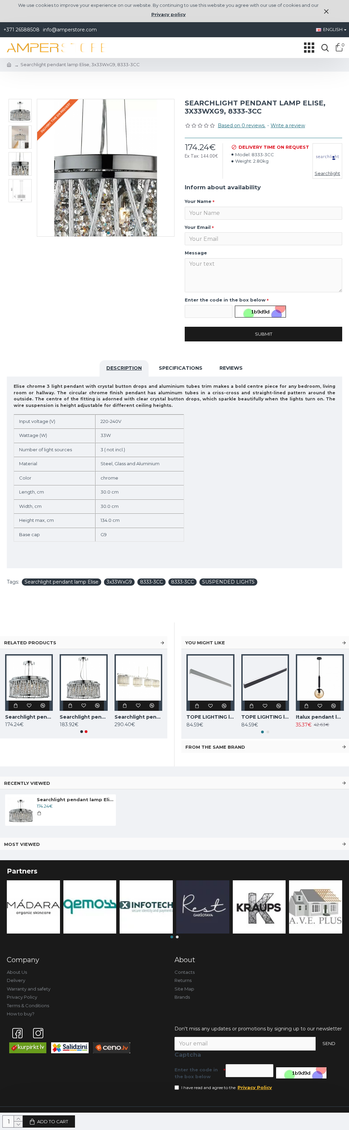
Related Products (30, 642)
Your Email (198, 227)
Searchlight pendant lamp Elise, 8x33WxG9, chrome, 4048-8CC (76, 717)
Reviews (231, 368)
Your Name (198, 201)
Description (124, 368)
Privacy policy (168, 14)
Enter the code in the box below (225, 300)
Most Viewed (22, 844)
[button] (97, 233)
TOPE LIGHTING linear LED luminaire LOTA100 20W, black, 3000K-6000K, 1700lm (265, 717)
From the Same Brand (215, 747)
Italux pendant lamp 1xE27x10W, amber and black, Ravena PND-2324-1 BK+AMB (320, 717)
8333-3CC (151, 582)
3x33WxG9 (119, 582)
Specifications (180, 368)
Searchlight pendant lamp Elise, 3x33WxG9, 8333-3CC (75, 799)
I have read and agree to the (226, 1087)
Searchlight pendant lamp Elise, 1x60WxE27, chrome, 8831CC (130, 717)
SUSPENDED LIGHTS (228, 582)
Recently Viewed (27, 783)
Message (196, 252)
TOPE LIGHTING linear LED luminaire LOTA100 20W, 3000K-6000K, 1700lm (210, 717)
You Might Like (205, 642)
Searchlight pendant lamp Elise (61, 582)
